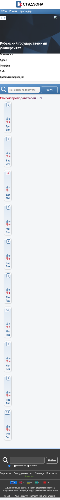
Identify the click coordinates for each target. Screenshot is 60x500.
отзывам (54, 101)
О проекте (5, 473)
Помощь (39, 473)
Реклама (29, 476)
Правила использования (42, 495)
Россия (13, 11)
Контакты (51, 473)
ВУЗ (11, 465)
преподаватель (21, 465)
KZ (39, 482)
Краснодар (26, 11)
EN (23, 482)
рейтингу (43, 101)
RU (15, 482)
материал (33, 465)
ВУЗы (4, 11)
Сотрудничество (23, 473)
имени (33, 101)
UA (31, 482)
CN (47, 482)
